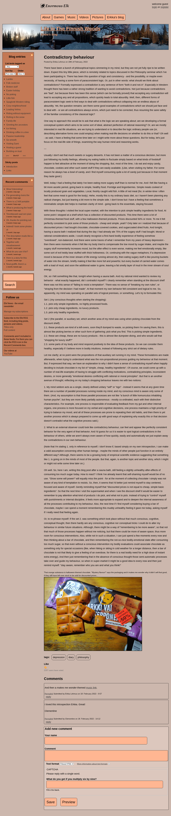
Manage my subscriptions (16, 311)
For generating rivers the (17, 195)
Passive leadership (15, 136)
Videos (84, 17)
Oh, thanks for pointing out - (19, 220)
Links (8, 170)
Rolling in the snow (15, 117)
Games (59, 17)
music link (91, 687)
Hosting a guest (13, 147)
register (165, 7)
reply (48, 696)
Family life (11, 121)
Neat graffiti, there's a (16, 264)
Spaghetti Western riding (18, 102)
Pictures (97, 17)
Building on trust (14, 151)
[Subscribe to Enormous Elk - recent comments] (32, 180)
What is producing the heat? (19, 207)
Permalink (49, 694)
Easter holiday (13, 90)
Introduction (11, 166)
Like (46, 664)
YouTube (8, 353)
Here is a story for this (16, 258)
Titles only (8, 327)
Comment (51, 748)
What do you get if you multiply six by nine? (72, 779)
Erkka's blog (115, 17)
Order (21, 70)
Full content (9, 330)
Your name (51, 735)
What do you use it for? (17, 251)
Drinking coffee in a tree (17, 132)
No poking (11, 94)
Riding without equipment (18, 113)
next (24, 155)
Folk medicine (13, 83)
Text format (53, 763)
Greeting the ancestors (17, 124)
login (154, 7)
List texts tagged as (15, 63)
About (46, 17)
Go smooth (11, 140)
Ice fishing (11, 128)
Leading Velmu (13, 109)
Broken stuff (12, 86)
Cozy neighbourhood (16, 105)
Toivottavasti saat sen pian (18, 214)
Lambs (9, 79)
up (45, 667)
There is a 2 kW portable (17, 201)
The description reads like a (19, 236)
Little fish (10, 98)
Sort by (9, 70)
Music (71, 17)
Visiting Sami (12, 143)
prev (7, 155)
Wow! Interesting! (14, 189)
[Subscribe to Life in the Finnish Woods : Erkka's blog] (32, 55)
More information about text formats (92, 764)
